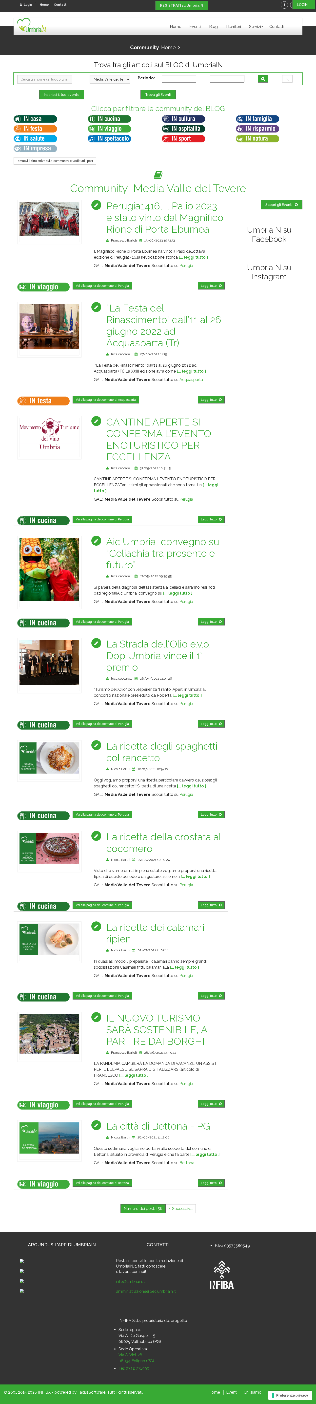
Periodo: (147, 78)
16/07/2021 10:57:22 (153, 769)
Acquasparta (191, 379)
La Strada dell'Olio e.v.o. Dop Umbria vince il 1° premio (158, 655)
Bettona (186, 1162)
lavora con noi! (132, 1271)
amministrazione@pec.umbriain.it (146, 1291)
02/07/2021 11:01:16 (153, 950)
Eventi (195, 26)
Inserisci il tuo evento (61, 95)
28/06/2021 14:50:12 (160, 1052)
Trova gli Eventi (158, 95)
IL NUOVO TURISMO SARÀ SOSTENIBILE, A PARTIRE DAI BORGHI (156, 1029)
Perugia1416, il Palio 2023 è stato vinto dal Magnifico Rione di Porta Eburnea (164, 217)
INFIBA (44, 1392)
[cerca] (263, 79)
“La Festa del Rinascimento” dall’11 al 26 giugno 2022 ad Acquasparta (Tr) (163, 325)
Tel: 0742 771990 (133, 1368)
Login (27, 4)
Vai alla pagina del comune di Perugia (102, 286)
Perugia (186, 265)
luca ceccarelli (122, 354)
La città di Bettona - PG (158, 1126)
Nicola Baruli (120, 769)
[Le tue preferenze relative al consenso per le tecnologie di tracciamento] (290, 1395)
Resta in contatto (132, 1260)
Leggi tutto (209, 286)
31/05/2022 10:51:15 (155, 468)
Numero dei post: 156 (143, 1208)
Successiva (181, 1208)
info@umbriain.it (130, 1281)
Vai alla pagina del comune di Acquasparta (106, 399)
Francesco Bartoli (124, 240)
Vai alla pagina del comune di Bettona (102, 1183)
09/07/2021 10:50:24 (154, 860)
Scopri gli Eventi (278, 205)
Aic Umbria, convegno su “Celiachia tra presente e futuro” (162, 553)
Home (44, 4)
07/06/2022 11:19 (153, 354)
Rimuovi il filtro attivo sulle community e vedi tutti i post (55, 161)
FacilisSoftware (91, 1392)
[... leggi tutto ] (193, 257)
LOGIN (304, 5)
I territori (233, 26)
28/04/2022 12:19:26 (156, 678)
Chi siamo (252, 1392)
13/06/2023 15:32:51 (159, 240)
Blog (213, 26)
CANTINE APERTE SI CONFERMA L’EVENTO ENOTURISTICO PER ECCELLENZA (158, 439)
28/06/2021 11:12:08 (154, 1137)
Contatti (60, 4)
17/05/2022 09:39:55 (156, 576)
